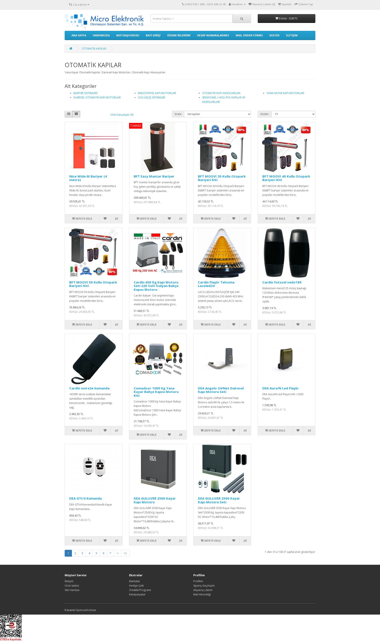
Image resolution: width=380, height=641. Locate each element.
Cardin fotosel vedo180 (281, 282)
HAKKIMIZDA (101, 35)
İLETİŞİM (292, 35)
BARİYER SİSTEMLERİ (85, 93)
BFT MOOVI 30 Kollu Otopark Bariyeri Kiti (222, 178)
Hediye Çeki (136, 585)
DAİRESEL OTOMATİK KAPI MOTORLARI (97, 97)
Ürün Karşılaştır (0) (121, 115)
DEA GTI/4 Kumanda (85, 498)
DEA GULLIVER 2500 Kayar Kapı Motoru (155, 500)
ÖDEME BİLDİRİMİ (178, 35)
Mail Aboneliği (202, 594)
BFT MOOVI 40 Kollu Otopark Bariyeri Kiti (286, 178)
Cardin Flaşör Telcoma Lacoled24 (216, 284)
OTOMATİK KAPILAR (94, 48)
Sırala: (178, 114)
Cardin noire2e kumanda (89, 388)
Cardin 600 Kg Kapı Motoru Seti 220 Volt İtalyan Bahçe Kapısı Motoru (156, 286)
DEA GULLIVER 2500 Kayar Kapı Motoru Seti (219, 500)
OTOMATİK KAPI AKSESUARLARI (221, 93)
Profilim (198, 581)
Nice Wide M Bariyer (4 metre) (88, 178)
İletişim (69, 581)
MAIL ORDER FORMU (249, 35)
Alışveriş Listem (202, 590)
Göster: (264, 114)
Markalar (134, 581)
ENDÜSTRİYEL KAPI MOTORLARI (157, 93)
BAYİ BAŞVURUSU (127, 35)
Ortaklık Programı (140, 590)
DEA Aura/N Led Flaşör (280, 388)
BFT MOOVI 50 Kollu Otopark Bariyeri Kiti (93, 284)
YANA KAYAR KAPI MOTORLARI (285, 93)
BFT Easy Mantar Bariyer (154, 176)
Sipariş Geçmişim (204, 585)
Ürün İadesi (72, 585)
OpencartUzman (85, 610)
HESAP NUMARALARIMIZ (213, 35)
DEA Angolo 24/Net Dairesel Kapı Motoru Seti (221, 390)
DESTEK (274, 35)
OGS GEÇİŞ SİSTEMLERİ (151, 97)
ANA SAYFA (78, 35)
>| (125, 553)
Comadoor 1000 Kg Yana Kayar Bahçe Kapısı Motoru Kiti (156, 392)
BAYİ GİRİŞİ (153, 35)
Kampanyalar (137, 594)
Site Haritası (72, 590)
